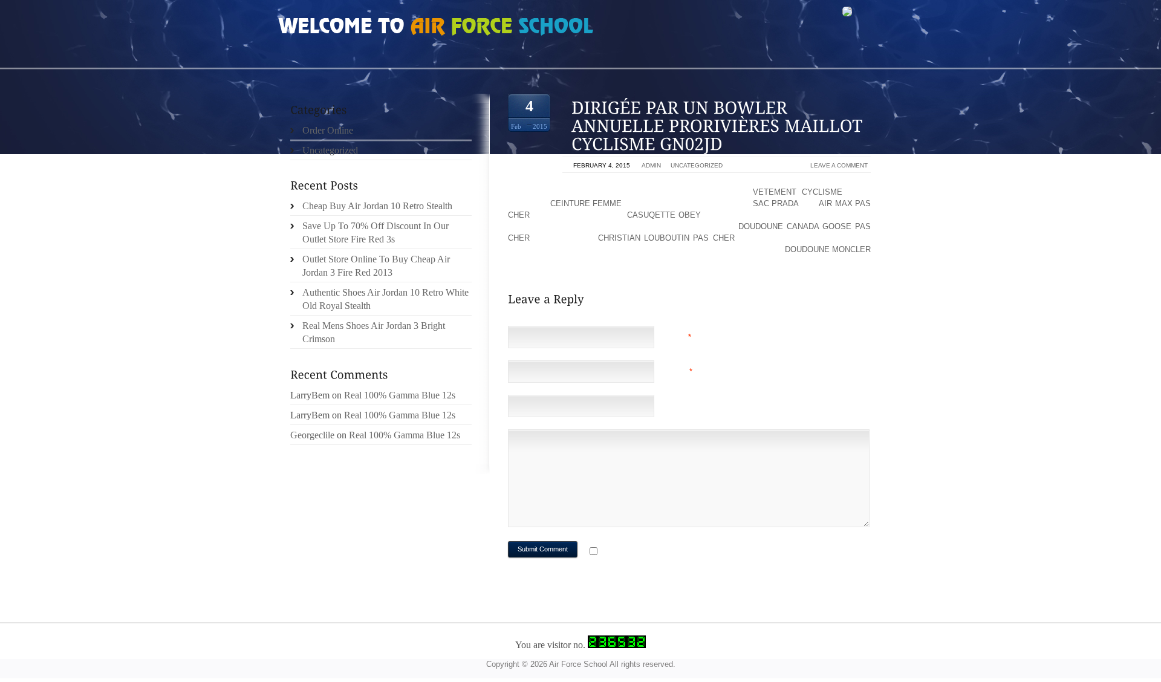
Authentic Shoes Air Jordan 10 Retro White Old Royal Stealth (385, 299)
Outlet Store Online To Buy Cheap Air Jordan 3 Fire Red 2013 (376, 266)
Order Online (327, 130)
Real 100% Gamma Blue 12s (399, 395)
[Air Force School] (369, 27)
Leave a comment (839, 165)
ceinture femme (586, 203)
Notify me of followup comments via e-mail (697, 552)
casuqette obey (664, 214)
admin (651, 165)
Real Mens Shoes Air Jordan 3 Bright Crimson (373, 332)
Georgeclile (312, 435)
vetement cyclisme (797, 191)
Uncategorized (697, 165)
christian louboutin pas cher (666, 237)
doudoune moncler (828, 249)
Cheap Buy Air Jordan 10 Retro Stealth (377, 206)
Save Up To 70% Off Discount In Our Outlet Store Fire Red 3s (375, 232)
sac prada (775, 203)
